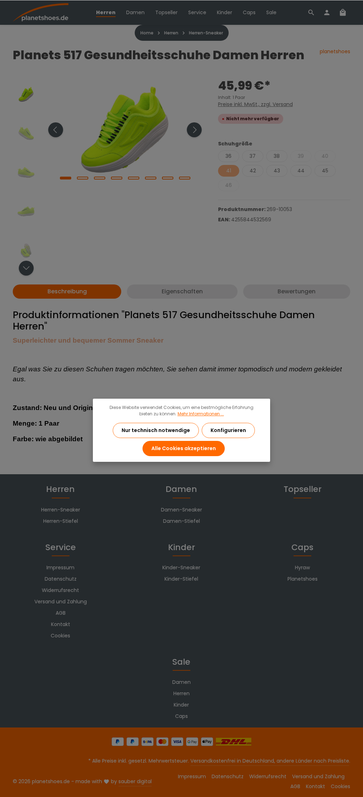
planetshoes (335, 51)
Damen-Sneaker (181, 509)
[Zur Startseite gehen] (40, 12)
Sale (181, 662)
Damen (181, 489)
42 (253, 170)
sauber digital (135, 781)
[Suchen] (311, 12)
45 (325, 170)
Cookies (60, 635)
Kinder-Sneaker (181, 567)
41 (228, 170)
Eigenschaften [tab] (182, 291)
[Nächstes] (194, 129)
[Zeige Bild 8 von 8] (184, 178)
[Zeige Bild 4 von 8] (116, 178)
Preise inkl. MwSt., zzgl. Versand (255, 104)
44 (301, 170)
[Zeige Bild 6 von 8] (150, 178)
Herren (60, 489)
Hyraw (302, 567)
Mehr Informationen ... (201, 414)
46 (228, 185)
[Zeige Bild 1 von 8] (65, 178)
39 (301, 156)
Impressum (60, 567)
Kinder (181, 547)
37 (253, 156)
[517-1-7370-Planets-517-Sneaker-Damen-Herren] (124, 130)
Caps (302, 547)
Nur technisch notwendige (156, 430)
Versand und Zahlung (60, 601)
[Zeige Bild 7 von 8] (167, 178)
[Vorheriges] (55, 129)
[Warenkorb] (342, 12)
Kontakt (60, 624)
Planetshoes (302, 578)
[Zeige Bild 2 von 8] (82, 178)
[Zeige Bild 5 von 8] (133, 178)
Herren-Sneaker (60, 509)
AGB (61, 612)
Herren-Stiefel (60, 521)
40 (325, 156)
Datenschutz (61, 578)
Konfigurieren (228, 430)
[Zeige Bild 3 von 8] (99, 178)
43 (277, 170)
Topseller (303, 489)
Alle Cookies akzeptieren (183, 448)
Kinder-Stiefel (181, 578)
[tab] (67, 291)
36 (228, 156)
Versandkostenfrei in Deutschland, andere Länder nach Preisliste (269, 760)
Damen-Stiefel (181, 521)
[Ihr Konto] (327, 12)
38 (277, 156)
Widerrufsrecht (60, 590)
